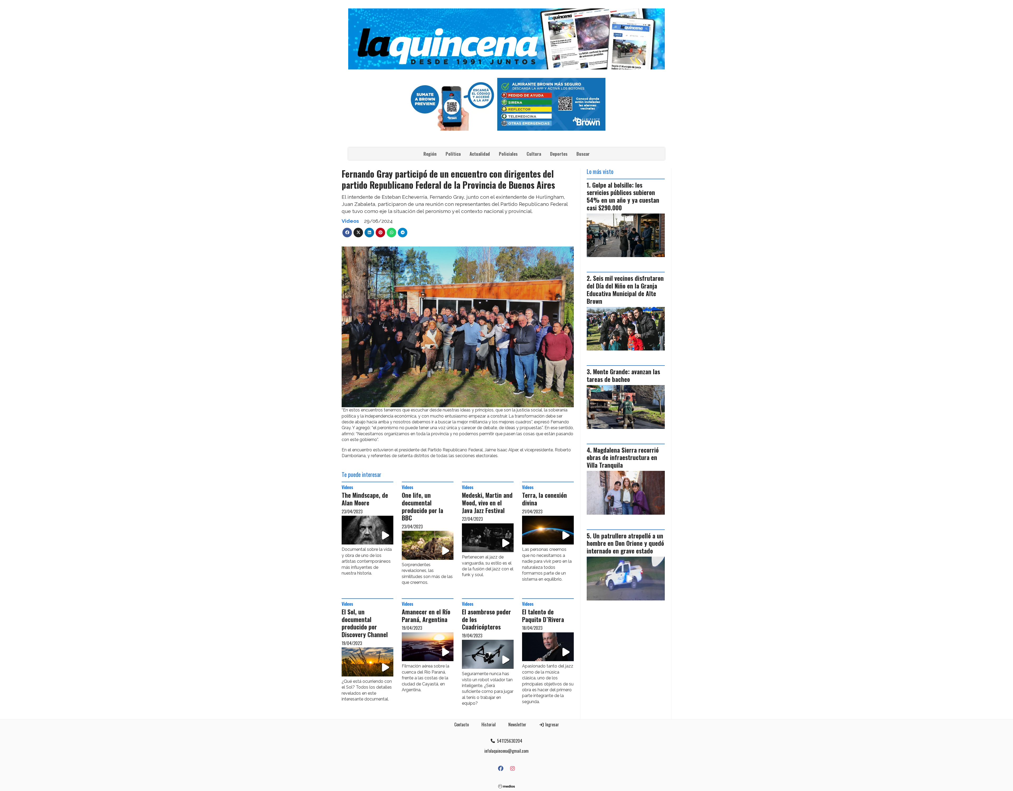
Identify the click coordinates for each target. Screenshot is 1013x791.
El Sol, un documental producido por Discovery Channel (365, 623)
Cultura (534, 153)
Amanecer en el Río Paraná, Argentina (426, 615)
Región (430, 153)
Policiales (508, 153)
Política (453, 153)
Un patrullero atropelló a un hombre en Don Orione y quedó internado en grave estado (625, 543)
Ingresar (551, 724)
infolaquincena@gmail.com (506, 751)
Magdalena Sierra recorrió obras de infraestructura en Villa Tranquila (623, 458)
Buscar (583, 153)
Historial (488, 724)
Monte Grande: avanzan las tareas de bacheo (623, 375)
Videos (350, 221)
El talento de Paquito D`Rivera (543, 615)
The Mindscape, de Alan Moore (365, 499)
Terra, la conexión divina (544, 499)
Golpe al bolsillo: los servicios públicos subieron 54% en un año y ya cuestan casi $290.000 (623, 196)
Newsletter (517, 724)
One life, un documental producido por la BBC (422, 506)
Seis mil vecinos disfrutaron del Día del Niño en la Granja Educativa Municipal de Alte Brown (625, 289)
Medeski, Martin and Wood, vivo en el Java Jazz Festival (487, 503)
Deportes (558, 153)
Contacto (461, 724)
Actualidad (480, 153)
